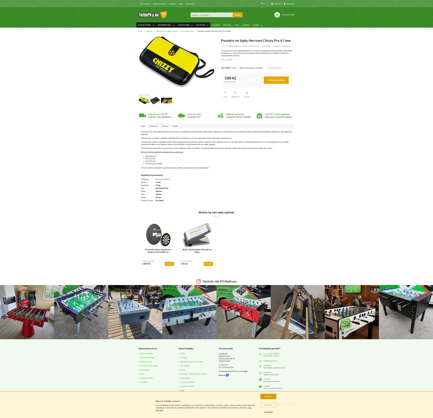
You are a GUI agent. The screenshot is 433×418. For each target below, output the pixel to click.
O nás (142, 374)
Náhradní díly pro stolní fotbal (191, 362)
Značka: (281, 46)
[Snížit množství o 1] (261, 81)
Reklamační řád (146, 362)
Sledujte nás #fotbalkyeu (220, 281)
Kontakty (143, 382)
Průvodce (172, 4)
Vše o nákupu (145, 4)
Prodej (182, 353)
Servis (182, 370)
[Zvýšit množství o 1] (261, 78)
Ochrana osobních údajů (149, 366)
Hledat (237, 15)
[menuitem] (146, 25)
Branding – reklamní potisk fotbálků (193, 374)
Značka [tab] (175, 126)
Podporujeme (190, 4)
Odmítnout (268, 405)
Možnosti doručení (276, 68)
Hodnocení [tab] (154, 126)
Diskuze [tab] (165, 126)
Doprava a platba (159, 4)
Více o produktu (227, 59)
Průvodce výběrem (187, 382)
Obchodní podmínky (147, 358)
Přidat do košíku (276, 80)
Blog (180, 4)
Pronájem (184, 358)
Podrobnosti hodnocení (250, 46)
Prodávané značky (187, 386)
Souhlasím (268, 396)
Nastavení (268, 412)
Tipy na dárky (185, 366)
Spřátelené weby (146, 378)
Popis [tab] (143, 126)
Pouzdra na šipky (162, 179)
